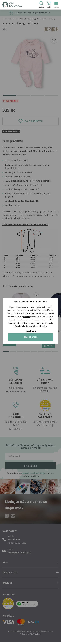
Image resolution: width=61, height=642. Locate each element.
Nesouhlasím (30, 331)
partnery (26, 316)
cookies (17, 313)
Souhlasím (30, 337)
